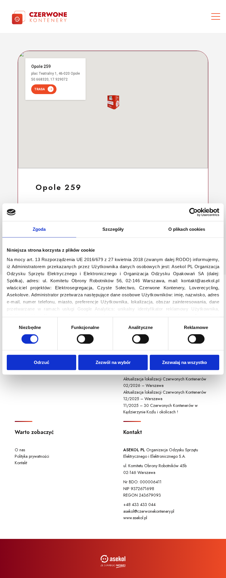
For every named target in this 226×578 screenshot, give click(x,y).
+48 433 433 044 (139, 504)
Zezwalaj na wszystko (184, 362)
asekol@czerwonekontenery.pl (148, 511)
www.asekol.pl (135, 518)
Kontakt (21, 463)
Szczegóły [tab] (113, 229)
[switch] (85, 339)
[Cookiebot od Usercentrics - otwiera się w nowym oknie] (193, 212)
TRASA (39, 89)
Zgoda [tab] (39, 229)
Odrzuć (41, 362)
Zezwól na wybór (113, 362)
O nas (20, 450)
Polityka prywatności (32, 456)
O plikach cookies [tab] (186, 229)
